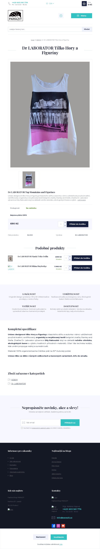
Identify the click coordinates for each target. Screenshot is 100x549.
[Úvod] (20, 15)
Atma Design (56, 462)
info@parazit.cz (64, 517)
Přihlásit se (70, 423)
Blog (11, 475)
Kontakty (13, 465)
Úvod (32, 40)
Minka (54, 470)
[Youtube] (63, 526)
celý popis (82, 200)
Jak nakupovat (15, 461)
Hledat (87, 29)
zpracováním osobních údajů (41, 428)
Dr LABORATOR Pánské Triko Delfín (33, 256)
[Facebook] (54, 526)
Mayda (54, 458)
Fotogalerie (14, 468)
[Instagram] (58, 526)
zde (60, 544)
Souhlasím (59, 537)
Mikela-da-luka (57, 478)
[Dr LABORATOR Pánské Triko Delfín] (10, 258)
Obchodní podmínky (17, 472)
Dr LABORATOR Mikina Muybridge (32, 266)
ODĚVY (38, 40)
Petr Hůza (55, 466)
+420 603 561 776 (20, 2)
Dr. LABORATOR (18, 384)
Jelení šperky (56, 474)
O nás (12, 458)
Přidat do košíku (78, 224)
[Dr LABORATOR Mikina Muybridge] (11, 268)
